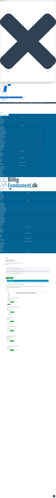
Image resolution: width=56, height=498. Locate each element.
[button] (28, 41)
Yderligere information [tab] (11, 281)
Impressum (3, 100)
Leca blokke (20, 263)
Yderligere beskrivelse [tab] (11, 280)
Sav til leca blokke (9, 317)
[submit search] (10, 115)
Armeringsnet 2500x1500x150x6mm (12, 326)
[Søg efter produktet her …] (4, 114)
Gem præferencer (18, 97)
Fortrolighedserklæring (5, 99)
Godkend (2, 97)
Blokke (18, 263)
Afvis (6, 97)
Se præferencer (12, 97)
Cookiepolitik (3, 98)
